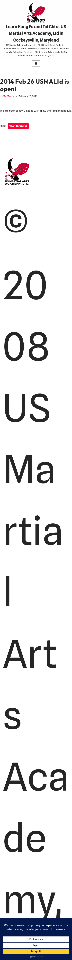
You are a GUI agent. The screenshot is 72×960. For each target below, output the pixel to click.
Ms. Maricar (9, 96)
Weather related (18, 126)
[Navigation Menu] (36, 63)
